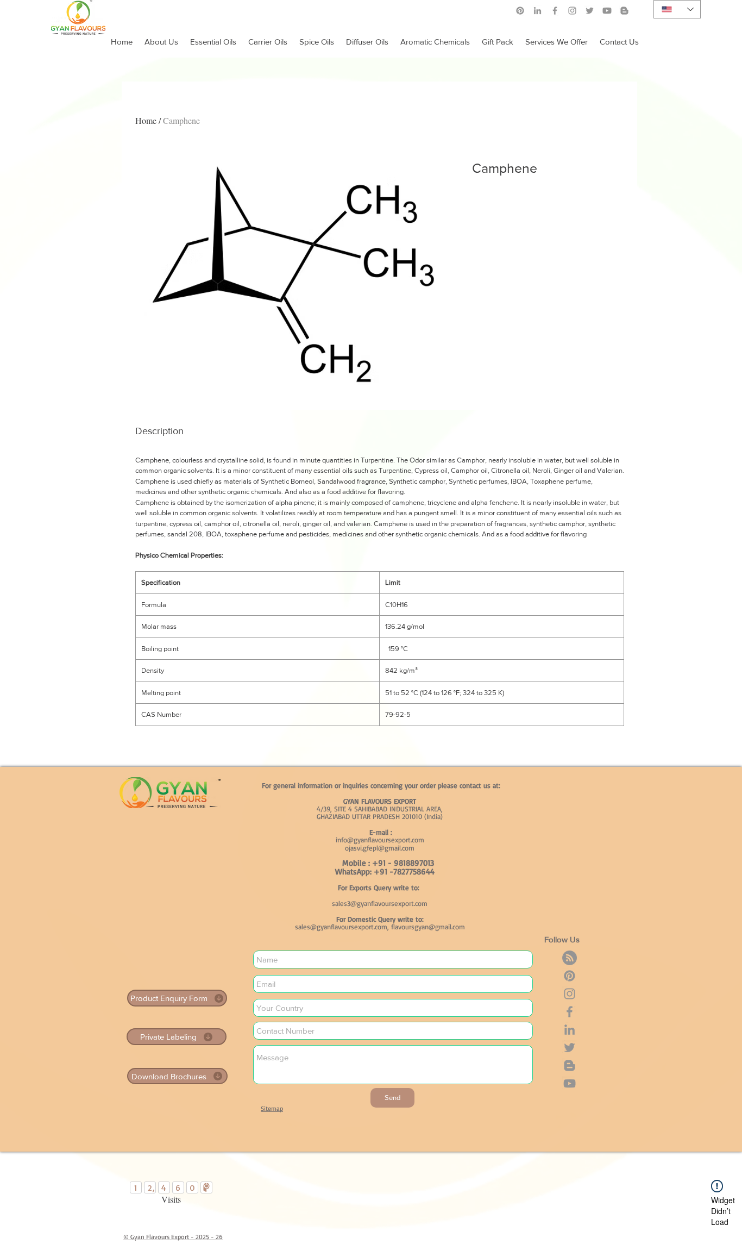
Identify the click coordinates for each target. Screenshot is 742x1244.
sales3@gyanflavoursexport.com (379, 903)
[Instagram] (572, 10)
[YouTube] (569, 1083)
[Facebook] (555, 10)
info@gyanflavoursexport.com (380, 839)
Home (145, 120)
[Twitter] (569, 1047)
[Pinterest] (520, 10)
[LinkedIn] (537, 10)
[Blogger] (569, 1065)
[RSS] (569, 958)
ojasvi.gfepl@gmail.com (379, 847)
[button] (556, 37)
